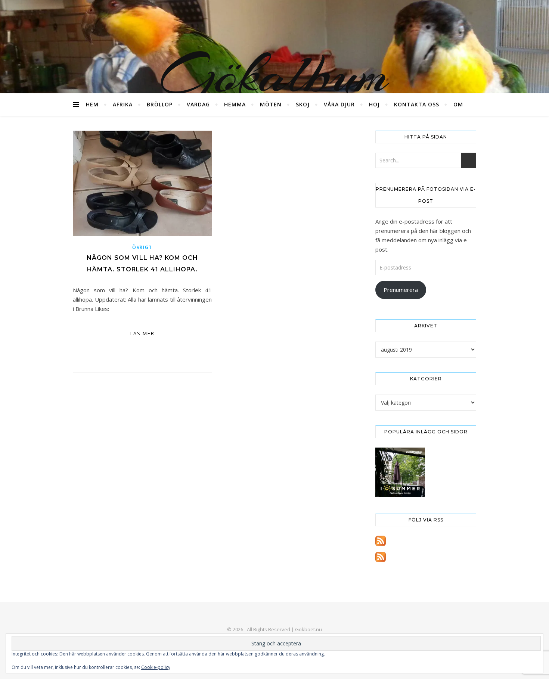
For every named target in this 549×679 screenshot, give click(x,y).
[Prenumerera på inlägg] (425, 541)
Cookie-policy (155, 667)
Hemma (235, 104)
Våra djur (339, 104)
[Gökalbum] (274, 46)
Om (458, 104)
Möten (271, 104)
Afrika (123, 104)
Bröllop (160, 104)
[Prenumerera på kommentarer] (425, 557)
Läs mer (142, 333)
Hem (92, 104)
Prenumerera (401, 289)
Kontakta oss (416, 104)
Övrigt (142, 247)
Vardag (198, 104)
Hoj (374, 104)
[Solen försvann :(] (400, 472)
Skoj (303, 104)
